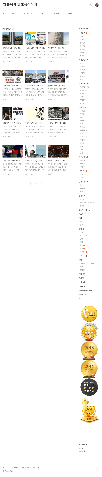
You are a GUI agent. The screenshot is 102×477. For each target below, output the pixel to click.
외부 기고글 (83, 256)
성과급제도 (83, 43)
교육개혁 (83, 52)
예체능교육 (83, 130)
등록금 (82, 103)
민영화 (82, 239)
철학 (81, 185)
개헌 (81, 267)
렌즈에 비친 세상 (84, 210)
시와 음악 (82, 274)
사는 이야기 (83, 236)
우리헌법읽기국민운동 (87, 263)
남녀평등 (82, 73)
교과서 (82, 133)
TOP (97, 469)
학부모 (82, 114)
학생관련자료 (83, 60)
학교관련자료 (83, 157)
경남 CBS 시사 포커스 (87, 203)
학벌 (81, 150)
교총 (81, 178)
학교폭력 (82, 67)
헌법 (80, 260)
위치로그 (42, 13)
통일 (80, 299)
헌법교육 (82, 270)
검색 (91, 5)
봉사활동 (82, 127)
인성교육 (82, 188)
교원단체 (82, 171)
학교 (81, 124)
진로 (81, 192)
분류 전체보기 (84, 29)
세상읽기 (83, 252)
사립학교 (82, 140)
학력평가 (82, 120)
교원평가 (82, 40)
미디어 (82, 242)
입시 (81, 79)
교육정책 (82, 33)
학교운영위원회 (85, 87)
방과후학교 (83, 137)
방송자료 (82, 196)
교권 (81, 146)
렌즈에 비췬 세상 (84, 214)
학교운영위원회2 (85, 90)
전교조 (82, 174)
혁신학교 (82, 46)
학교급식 (82, 70)
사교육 (82, 93)
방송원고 (82, 206)
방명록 (56, 13)
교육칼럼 (82, 111)
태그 (14, 13)
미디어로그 (27, 13)
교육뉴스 (82, 199)
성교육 (82, 56)
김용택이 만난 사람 (85, 290)
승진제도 (82, 36)
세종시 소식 (83, 294)
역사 (81, 249)
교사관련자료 (83, 107)
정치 (80, 229)
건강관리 (82, 282)
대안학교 (82, 167)
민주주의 (82, 286)
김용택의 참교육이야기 (20, 5)
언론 (81, 153)
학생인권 (82, 76)
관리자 (69, 13)
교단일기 (82, 143)
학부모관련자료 (84, 84)
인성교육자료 (83, 182)
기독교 (82, 222)
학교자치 (82, 49)
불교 (81, 225)
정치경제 (82, 278)
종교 (80, 218)
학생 (81, 63)
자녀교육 (82, 100)
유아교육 (82, 164)
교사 (81, 117)
